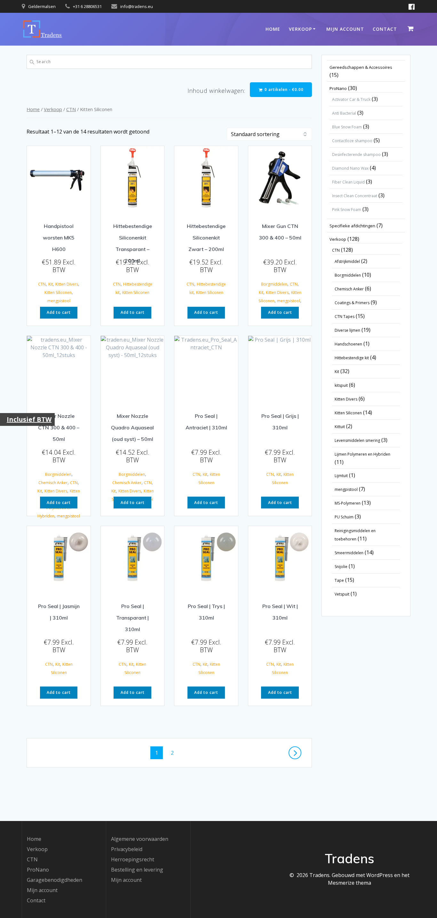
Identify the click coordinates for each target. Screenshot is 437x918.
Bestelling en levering (137, 869)
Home (273, 29)
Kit (50, 284)
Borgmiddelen (274, 284)
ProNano (38, 869)
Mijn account (345, 29)
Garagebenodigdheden (54, 879)
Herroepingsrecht (132, 859)
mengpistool (58, 301)
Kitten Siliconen (58, 292)
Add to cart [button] (59, 312)
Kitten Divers (66, 284)
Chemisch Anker (53, 482)
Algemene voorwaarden (139, 838)
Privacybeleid (126, 849)
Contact (385, 29)
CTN (71, 109)
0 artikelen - (283, 89)
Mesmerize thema (349, 882)
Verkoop (300, 29)
